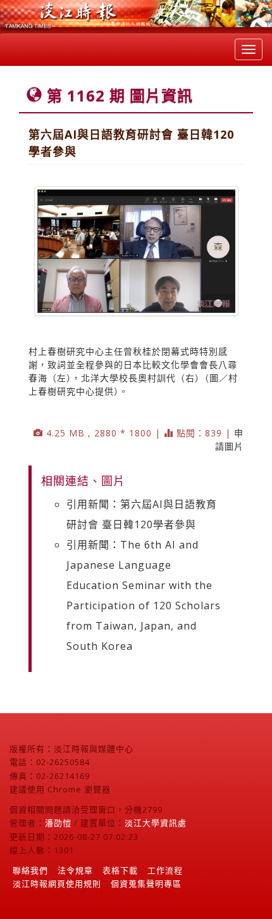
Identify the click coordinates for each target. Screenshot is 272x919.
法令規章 (75, 870)
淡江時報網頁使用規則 (57, 883)
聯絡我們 (30, 870)
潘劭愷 (58, 822)
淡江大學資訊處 (156, 822)
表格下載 (120, 870)
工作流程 (165, 870)
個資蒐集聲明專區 (146, 883)
